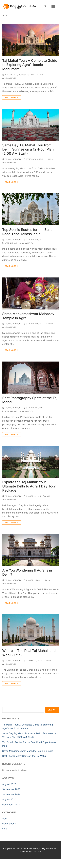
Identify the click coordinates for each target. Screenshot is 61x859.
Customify (36, 851)
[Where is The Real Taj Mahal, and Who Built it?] (30, 630)
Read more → (11, 97)
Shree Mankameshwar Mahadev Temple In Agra (28, 316)
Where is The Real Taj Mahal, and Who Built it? (29, 653)
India (50, 159)
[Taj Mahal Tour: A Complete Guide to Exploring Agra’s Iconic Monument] (30, 40)
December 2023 (11, 804)
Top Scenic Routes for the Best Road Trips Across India (27, 232)
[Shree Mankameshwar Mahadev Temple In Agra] (30, 293)
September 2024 (11, 794)
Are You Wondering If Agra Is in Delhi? (27, 572)
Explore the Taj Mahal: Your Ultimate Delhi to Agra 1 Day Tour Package (28, 486)
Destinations (10, 243)
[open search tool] (45, 6)
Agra (40, 75)
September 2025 (11, 789)
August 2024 (9, 799)
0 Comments (10, 78)
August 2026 (9, 784)
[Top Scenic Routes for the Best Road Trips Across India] (30, 209)
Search (52, 710)
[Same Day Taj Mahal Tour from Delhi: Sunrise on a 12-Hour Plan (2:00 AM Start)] (30, 125)
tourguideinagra (13, 159)
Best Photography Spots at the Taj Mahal (29, 400)
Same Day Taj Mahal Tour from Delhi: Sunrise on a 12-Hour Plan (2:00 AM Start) (28, 149)
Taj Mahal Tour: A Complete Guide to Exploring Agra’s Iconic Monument (29, 64)
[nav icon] (53, 6)
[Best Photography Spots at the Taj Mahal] (30, 378)
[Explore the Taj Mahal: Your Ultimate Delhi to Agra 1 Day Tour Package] (30, 462)
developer (9, 75)
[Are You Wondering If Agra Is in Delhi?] (30, 550)
